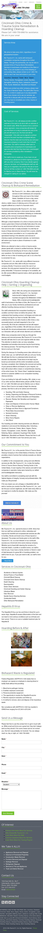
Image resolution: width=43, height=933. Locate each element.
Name (4, 739)
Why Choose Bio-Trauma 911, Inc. (17, 833)
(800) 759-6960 (13, 2)
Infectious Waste (9, 591)
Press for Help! (12, 503)
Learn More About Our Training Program (19, 840)
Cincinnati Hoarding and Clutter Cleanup (16, 589)
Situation (5, 781)
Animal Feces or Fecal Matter (13, 575)
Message (5, 789)
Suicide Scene (8, 596)
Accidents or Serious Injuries (13, 572)
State (4, 756)
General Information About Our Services (19, 830)
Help (25, 2)
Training (38, 2)
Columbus (7, 78)
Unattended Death (9, 598)
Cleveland (15, 78)
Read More (8, 561)
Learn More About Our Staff (15, 835)
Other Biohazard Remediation (13, 601)
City (3, 747)
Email (4, 773)
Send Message (8, 813)
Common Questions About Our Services (19, 838)
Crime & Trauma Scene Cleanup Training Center (18, 465)
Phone (4, 764)
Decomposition (8, 584)
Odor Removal (8, 594)
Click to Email (10, 889)
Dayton (31, 78)
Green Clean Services (10, 587)
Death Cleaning (8, 582)
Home (20, 2)
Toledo (21, 78)
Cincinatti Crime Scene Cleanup (14, 579)
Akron (26, 78)
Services (31, 2)
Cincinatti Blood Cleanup (11, 577)
